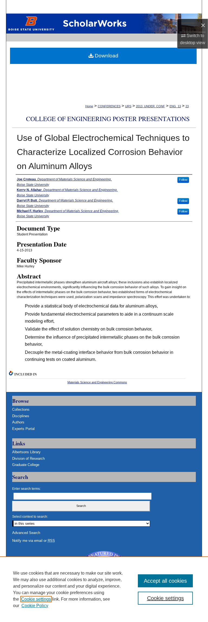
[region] (104, 589)
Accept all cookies (165, 581)
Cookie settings (36, 599)
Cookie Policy (34, 605)
